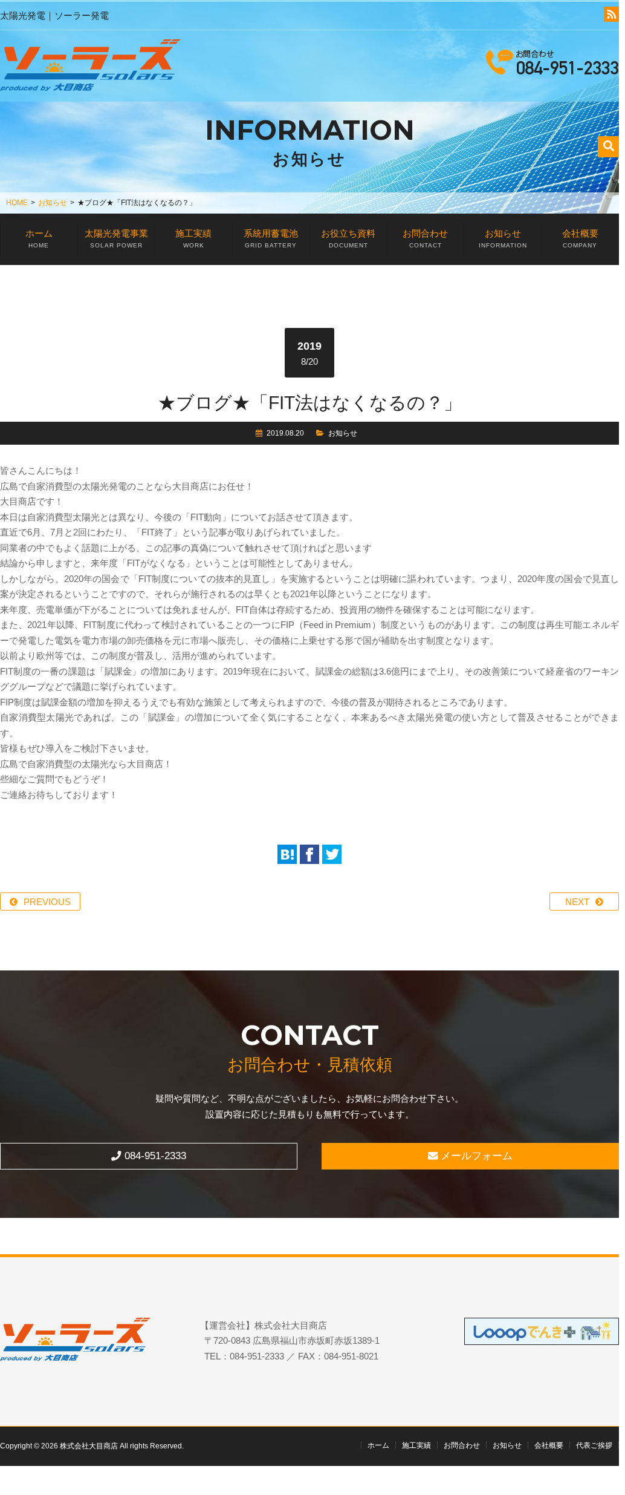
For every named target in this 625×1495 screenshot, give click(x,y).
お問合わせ (425, 238)
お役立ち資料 (348, 238)
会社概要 (580, 238)
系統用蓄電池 (271, 238)
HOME (17, 202)
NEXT (577, 902)
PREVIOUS (47, 902)
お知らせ (52, 202)
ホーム (39, 238)
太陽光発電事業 (116, 238)
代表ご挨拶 (594, 1445)
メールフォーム (475, 1155)
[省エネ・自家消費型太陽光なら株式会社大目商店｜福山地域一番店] (90, 67)
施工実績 (193, 238)
